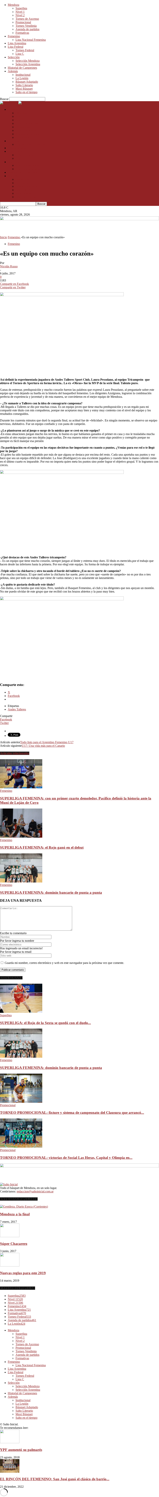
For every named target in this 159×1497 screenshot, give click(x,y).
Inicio (3, 237)
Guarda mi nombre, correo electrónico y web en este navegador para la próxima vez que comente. (64, 962)
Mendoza (13, 4)
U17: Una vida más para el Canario (43, 745)
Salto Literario (24, 85)
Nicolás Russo (9, 266)
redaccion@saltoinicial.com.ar (35, 1191)
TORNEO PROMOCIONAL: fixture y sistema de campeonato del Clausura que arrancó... (72, 1113)
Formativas (22, 32)
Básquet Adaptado (27, 81)
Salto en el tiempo (26, 92)
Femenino (14, 36)
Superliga (21, 8)
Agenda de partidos (27, 29)
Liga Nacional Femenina (31, 39)
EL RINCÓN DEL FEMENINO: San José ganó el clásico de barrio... (54, 1479)
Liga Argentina (17, 43)
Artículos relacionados (14, 753)
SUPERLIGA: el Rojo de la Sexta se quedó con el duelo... (45, 1023)
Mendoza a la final (15, 1214)
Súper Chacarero (13, 1244)
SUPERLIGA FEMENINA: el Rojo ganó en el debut (42, 847)
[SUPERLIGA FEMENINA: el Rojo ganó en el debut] (21, 836)
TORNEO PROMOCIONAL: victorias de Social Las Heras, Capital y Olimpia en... (66, 1158)
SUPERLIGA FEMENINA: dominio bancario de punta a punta (51, 892)
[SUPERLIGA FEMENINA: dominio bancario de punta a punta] (21, 881)
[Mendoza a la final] (24, 1206)
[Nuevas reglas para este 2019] (9, 1265)
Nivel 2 (20, 15)
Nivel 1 (20, 11)
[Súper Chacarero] (9, 1236)
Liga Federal (15, 46)
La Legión (22, 78)
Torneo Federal (25, 50)
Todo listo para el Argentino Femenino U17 (46, 742)
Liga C (20, 53)
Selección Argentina (28, 64)
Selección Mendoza (28, 60)
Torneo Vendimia (26, 25)
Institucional (23, 74)
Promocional (23, 22)
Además (13, 71)
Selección (14, 57)
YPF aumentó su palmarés (21, 1450)
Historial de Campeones (22, 67)
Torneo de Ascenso (27, 18)
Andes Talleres (17, 709)
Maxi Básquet (24, 88)
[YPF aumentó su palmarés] (9, 1442)
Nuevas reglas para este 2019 (23, 1273)
